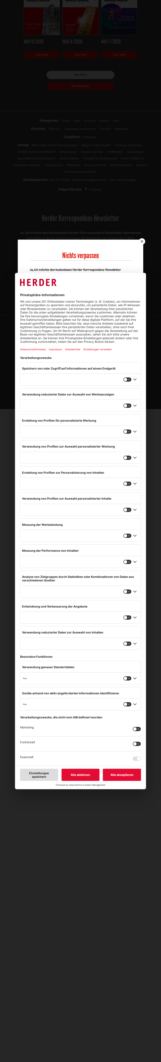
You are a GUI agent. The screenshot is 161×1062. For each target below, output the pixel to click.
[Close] (141, 241)
